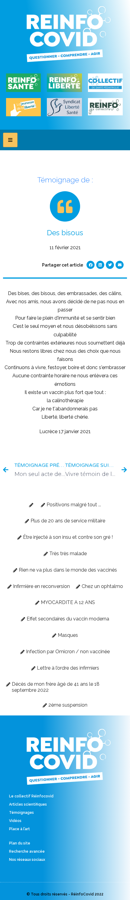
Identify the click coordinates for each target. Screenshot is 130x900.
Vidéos (15, 821)
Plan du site (19, 843)
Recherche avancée (27, 851)
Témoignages (21, 812)
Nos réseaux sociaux (27, 860)
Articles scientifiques (28, 804)
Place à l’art (19, 829)
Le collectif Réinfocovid (31, 796)
